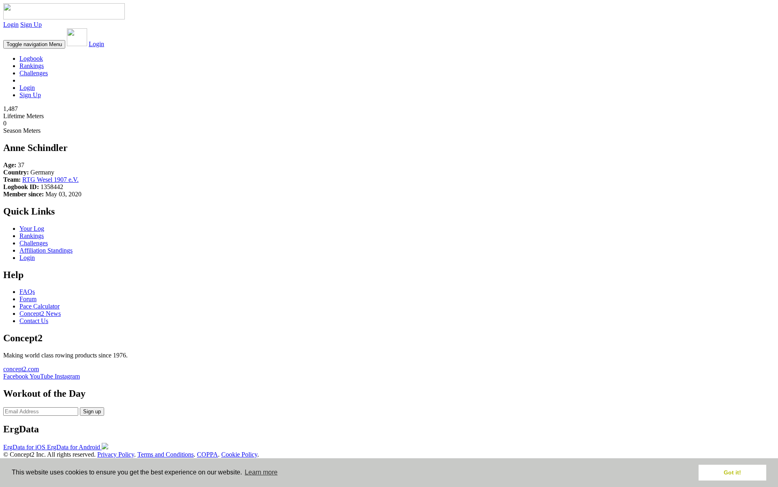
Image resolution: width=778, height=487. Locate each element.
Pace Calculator (39, 306)
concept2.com (21, 369)
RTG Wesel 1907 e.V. (50, 179)
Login (11, 24)
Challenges (33, 73)
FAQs (27, 291)
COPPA (207, 454)
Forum (27, 299)
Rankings (31, 65)
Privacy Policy (115, 454)
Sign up (92, 411)
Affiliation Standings (46, 250)
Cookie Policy (239, 454)
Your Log (31, 228)
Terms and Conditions (165, 454)
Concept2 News (40, 313)
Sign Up (31, 24)
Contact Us (33, 320)
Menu (34, 44)
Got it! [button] (732, 472)
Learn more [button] (261, 472)
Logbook (31, 58)
